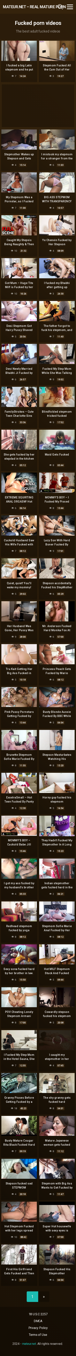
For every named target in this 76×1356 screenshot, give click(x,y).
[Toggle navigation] (70, 7)
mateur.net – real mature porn (24, 7)
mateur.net (29, 1344)
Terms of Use (38, 1335)
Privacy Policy (38, 1328)
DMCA (38, 1321)
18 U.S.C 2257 (38, 1314)
